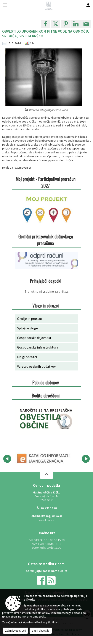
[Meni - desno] (88, 4)
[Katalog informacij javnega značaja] (44, 458)
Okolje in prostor (29, 318)
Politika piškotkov (47, 622)
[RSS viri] (51, 580)
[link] (45, 24)
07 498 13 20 (49, 508)
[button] (7, 459)
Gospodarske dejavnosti (34, 337)
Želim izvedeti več (15, 631)
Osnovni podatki (46, 485)
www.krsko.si (46, 520)
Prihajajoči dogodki (45, 280)
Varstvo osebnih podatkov (36, 366)
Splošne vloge (27, 328)
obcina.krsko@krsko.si (46, 516)
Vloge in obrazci (45, 305)
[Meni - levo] (4, 4)
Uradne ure (46, 533)
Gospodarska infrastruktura (37, 347)
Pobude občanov (45, 382)
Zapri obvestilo (41, 631)
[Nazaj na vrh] (46, 475)
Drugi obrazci (27, 357)
